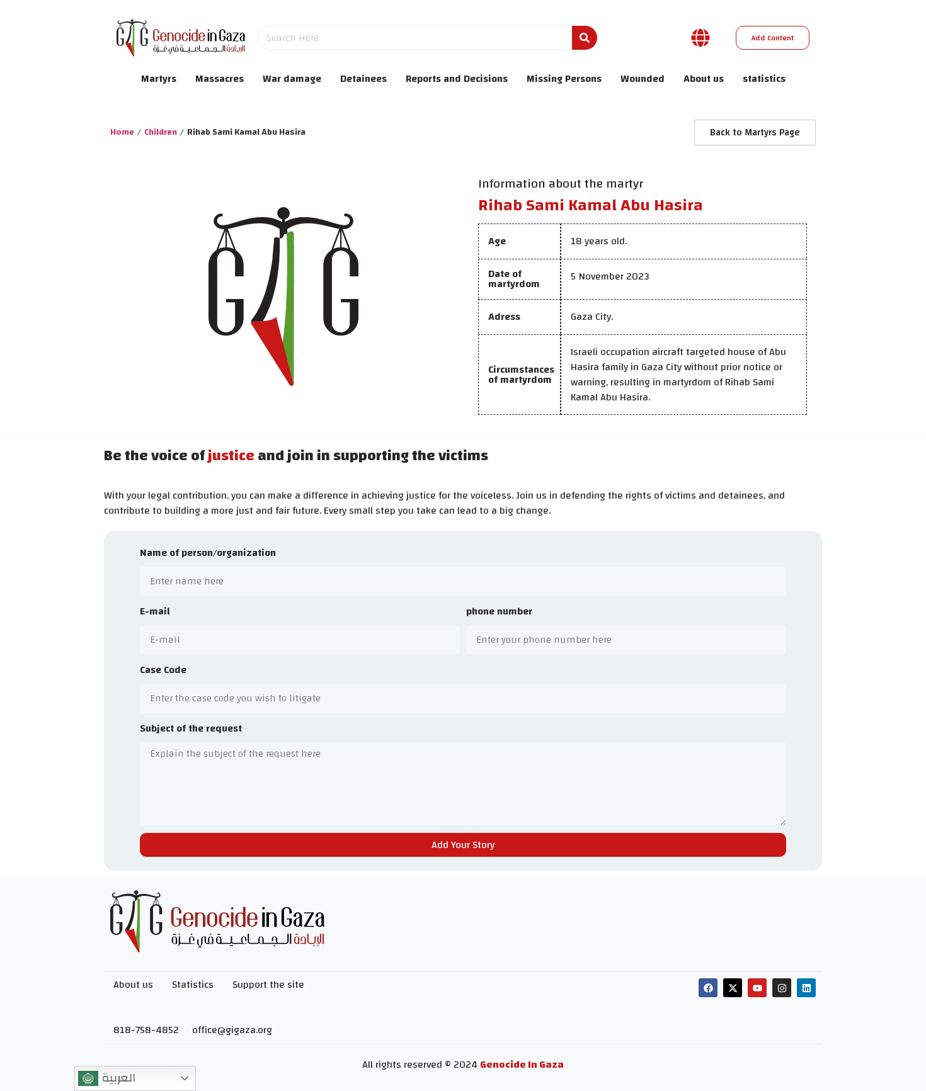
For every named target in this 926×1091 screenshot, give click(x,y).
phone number (499, 612)
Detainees (363, 78)
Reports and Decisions (457, 78)
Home (122, 132)
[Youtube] (757, 987)
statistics (764, 78)
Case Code (163, 670)
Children (160, 132)
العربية (116, 1077)
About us (703, 78)
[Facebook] (708, 987)
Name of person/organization (208, 553)
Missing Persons (564, 78)
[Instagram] (781, 987)
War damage (292, 78)
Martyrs (158, 78)
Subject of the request (191, 729)
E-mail (155, 612)
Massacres (219, 78)
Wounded (642, 78)
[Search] (584, 38)
